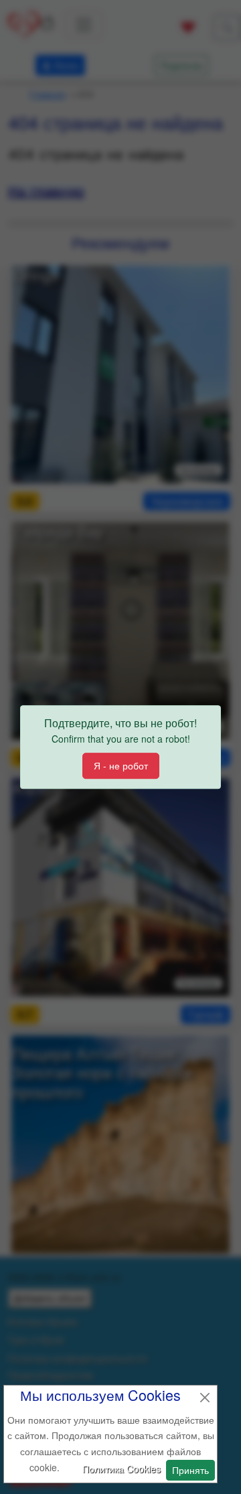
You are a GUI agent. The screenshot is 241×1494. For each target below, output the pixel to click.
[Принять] (205, 1398)
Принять (190, 1470)
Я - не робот (121, 765)
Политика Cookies (121, 1468)
